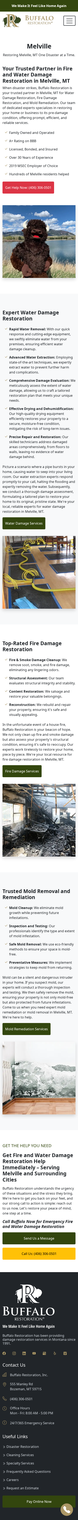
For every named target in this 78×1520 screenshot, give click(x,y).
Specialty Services (20, 1463)
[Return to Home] (27, 20)
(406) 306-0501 (21, 1399)
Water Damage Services (24, 523)
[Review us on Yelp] (55, 1353)
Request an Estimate (22, 1488)
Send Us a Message (39, 1238)
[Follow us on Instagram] (14, 1353)
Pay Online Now (39, 1501)
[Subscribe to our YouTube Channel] (34, 1353)
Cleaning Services (20, 1455)
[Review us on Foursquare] (65, 1353)
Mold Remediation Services (26, 1029)
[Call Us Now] (67, 1509)
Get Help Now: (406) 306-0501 (28, 187)
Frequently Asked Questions (28, 1471)
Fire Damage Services (22, 771)
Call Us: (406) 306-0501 (39, 1253)
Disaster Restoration (22, 1446)
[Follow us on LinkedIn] (24, 1353)
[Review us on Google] (44, 1353)
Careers (12, 1480)
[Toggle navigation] (69, 21)
